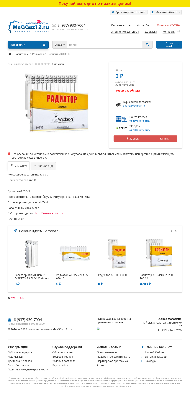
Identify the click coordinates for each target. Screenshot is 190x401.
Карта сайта (60, 365)
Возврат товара (62, 356)
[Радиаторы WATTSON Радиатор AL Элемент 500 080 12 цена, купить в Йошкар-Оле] (56, 104)
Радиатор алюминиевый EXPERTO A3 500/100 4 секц (31, 276)
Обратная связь (62, 352)
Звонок (133, 138)
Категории (17, 44)
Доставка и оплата (20, 361)
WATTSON (17, 298)
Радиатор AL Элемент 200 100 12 (156, 276)
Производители (107, 352)
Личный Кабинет (155, 352)
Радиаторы (21, 54)
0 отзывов (58, 64)
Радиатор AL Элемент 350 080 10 (72, 276)
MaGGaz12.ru (62, 329)
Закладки (150, 361)
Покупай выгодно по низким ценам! (95, 3)
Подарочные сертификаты (113, 356)
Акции (100, 365)
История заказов (155, 356)
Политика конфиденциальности (28, 369)
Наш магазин (16, 356)
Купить (164, 138)
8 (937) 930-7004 (28, 319)
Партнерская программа (112, 361)
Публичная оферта (20, 352)
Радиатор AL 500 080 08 (113, 275)
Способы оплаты (18, 365)
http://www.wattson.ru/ (49, 213)
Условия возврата (64, 361)
